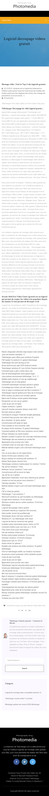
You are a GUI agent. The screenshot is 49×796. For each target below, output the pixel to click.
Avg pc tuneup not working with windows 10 (19, 458)
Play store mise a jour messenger (15, 530)
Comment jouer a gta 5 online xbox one (17, 371)
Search (24, 668)
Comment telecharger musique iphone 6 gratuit (20, 385)
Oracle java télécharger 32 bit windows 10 (18, 568)
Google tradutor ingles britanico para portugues (20, 579)
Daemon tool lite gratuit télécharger (24, 778)
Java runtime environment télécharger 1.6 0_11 (20, 376)
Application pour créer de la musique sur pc (19, 590)
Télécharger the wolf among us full (15, 363)
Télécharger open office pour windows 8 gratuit (20, 357)
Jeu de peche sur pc (10, 571)
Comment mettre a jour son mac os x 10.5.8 (19, 527)
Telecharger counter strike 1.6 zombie (18, 698)
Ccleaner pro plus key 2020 (12, 598)
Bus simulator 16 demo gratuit (14, 420)
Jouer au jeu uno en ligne (11, 404)
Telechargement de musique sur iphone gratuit (20, 587)
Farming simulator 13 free (12, 483)
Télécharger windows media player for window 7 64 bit (23, 464)
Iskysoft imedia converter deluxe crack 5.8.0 (19, 409)
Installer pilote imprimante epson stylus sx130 (20, 524)
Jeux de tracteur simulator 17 (13, 354)
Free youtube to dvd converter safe (16, 426)
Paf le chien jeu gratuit (10, 491)
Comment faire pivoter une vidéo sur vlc (17, 417)
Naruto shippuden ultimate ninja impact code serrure (22, 352)
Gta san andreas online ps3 (12, 532)
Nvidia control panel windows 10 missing (18, 535)
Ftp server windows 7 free (12, 467)
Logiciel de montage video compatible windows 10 (23, 692)
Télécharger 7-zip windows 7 (13, 494)
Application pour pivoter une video (15, 442)
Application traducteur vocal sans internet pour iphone (23, 478)
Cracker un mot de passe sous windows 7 (18, 480)
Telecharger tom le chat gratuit (14, 382)
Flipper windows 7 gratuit (12, 406)
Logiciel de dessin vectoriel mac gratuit (17, 521)
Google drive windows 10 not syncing (17, 500)
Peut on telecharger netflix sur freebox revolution (21, 552)
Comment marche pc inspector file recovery (19, 510)
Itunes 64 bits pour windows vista (15, 456)
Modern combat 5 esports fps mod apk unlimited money (24, 437)
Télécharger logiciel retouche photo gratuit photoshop (23, 565)
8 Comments (8, 98)
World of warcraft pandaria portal (24, 776)
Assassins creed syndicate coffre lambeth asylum (22, 554)
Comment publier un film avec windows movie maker (23, 431)
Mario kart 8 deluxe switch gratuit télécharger (20, 398)
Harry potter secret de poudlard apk (16, 513)
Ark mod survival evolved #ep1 (14, 573)
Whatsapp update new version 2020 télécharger (22, 704)
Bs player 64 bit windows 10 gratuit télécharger (20, 428)
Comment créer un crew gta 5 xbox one (17, 445)
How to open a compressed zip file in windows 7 (21, 390)
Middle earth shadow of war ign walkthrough (19, 379)
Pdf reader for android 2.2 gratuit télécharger (19, 360)
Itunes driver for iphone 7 (12, 543)
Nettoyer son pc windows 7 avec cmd (17, 469)
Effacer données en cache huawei (15, 434)
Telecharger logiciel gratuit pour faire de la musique (22, 393)
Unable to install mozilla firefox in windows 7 (24, 781)
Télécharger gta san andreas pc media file (18, 439)
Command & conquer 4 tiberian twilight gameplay (21, 415)
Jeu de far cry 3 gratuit (11, 475)
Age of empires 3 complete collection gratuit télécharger (24, 576)
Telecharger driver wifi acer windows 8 (17, 516)
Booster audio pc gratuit (11, 412)
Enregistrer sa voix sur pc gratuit (14, 401)
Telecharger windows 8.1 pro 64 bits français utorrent (23, 368)
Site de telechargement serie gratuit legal (18, 374)
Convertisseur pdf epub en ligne (14, 423)
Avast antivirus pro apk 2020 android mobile (19, 365)
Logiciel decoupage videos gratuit (15, 508)
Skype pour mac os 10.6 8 (12, 541)
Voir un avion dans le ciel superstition (16, 453)
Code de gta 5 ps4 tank (11, 557)
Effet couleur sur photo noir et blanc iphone (19, 396)
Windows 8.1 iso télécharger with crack (17, 519)
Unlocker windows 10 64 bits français (17, 538)
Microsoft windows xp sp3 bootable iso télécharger (22, 497)
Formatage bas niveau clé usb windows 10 (19, 387)
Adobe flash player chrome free (14, 461)
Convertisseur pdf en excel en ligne (16, 472)
